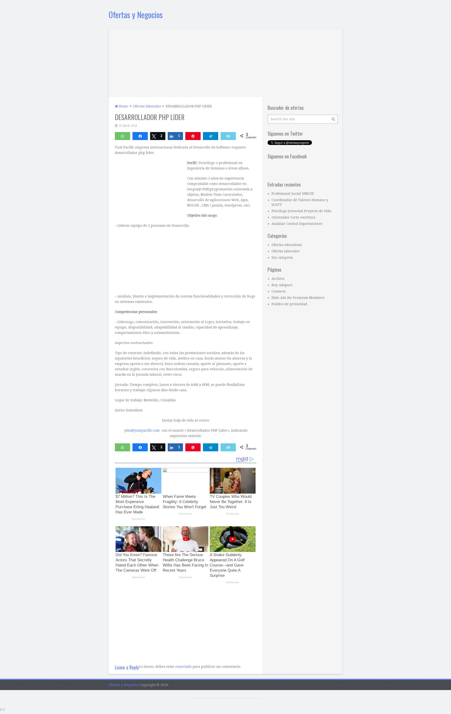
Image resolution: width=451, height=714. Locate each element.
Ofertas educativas (287, 245)
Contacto (279, 291)
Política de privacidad (289, 304)
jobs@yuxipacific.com (142, 430)
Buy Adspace (282, 285)
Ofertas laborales (285, 251)
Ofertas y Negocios (136, 14)
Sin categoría (282, 257)
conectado (183, 666)
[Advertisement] (225, 62)
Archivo (278, 279)
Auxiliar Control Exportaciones (297, 224)
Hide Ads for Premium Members (298, 298)
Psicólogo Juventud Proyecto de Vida (301, 211)
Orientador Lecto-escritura (293, 217)
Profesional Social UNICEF (293, 193)
